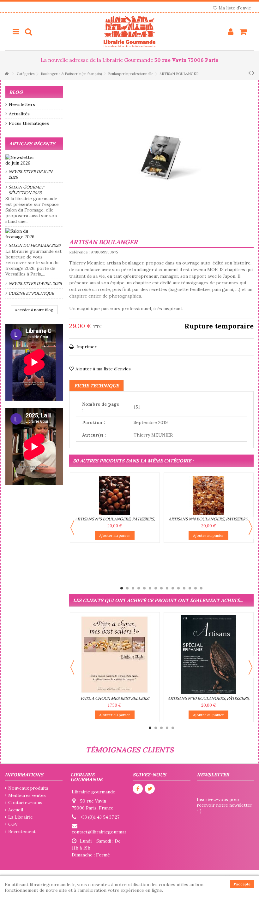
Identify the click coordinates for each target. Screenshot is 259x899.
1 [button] (121, 588)
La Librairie (20, 817)
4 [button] (138, 588)
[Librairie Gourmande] (129, 31)
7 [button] (155, 588)
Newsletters (22, 104)
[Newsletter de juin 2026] (34, 160)
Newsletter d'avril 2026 (35, 283)
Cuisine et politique (31, 293)
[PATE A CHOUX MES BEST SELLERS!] (115, 654)
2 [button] (127, 588)
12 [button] (184, 588)
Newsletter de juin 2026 (30, 174)
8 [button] (161, 588)
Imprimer (86, 347)
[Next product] (253, 73)
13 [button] (190, 588)
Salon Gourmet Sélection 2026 (26, 189)
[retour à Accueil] (7, 74)
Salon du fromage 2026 (35, 245)
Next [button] (250, 528)
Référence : (79, 252)
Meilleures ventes (27, 795)
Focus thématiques (29, 123)
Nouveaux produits (28, 788)
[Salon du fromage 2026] (34, 234)
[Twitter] (150, 789)
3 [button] (133, 588)
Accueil (15, 810)
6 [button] (150, 588)
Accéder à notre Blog (34, 309)
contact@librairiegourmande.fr (104, 832)
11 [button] (178, 588)
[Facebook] (138, 789)
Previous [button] (72, 528)
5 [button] (144, 588)
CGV (13, 824)
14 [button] (195, 588)
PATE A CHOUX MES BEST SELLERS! (115, 698)
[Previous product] (249, 73)
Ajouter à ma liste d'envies (103, 369)
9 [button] (167, 588)
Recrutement (22, 831)
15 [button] (201, 588)
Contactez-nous (25, 802)
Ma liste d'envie (234, 8)
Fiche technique (96, 386)
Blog (15, 92)
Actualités (19, 114)
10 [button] (173, 588)
